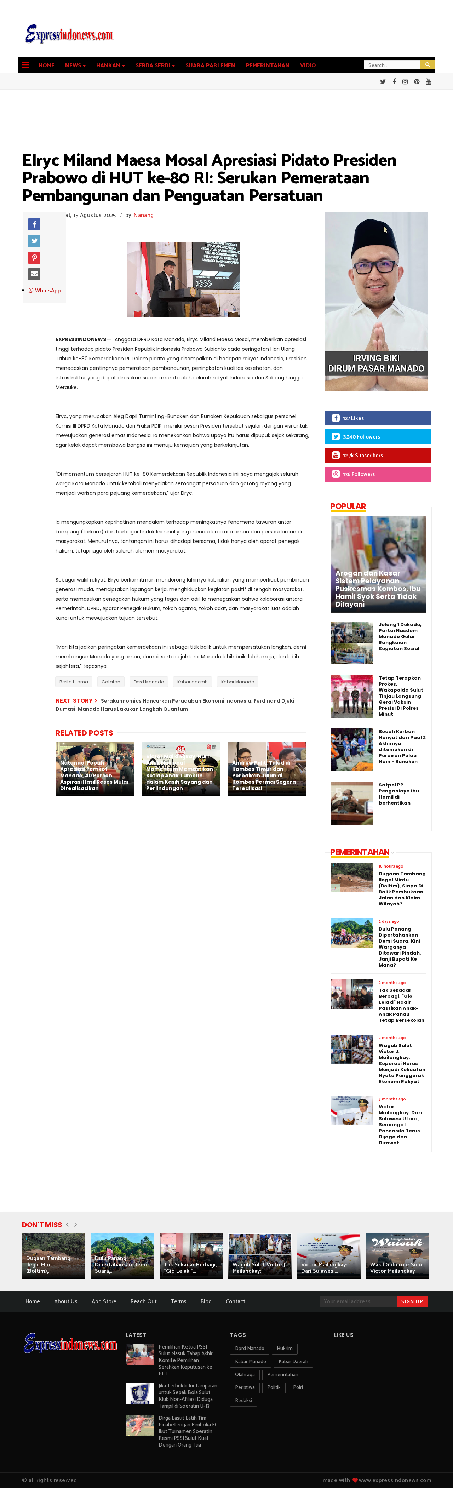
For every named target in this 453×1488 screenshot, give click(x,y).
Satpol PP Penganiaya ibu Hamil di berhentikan (399, 794)
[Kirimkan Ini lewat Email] (34, 274)
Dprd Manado (149, 682)
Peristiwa (245, 1388)
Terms (179, 1301)
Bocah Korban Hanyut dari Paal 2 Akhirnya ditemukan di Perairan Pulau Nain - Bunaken (402, 746)
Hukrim (285, 1349)
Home (47, 65)
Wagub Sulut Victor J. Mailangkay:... (259, 1268)
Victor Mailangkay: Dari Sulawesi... (324, 1268)
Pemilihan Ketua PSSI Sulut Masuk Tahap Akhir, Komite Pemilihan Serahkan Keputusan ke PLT (186, 1360)
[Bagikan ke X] (34, 241)
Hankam (108, 65)
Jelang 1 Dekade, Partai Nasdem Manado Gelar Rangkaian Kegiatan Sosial (400, 637)
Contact (235, 1301)
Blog (206, 1301)
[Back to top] (435, 1471)
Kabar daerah (192, 682)
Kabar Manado (237, 682)
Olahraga (245, 1375)
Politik (274, 1388)
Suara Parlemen (210, 65)
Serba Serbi (153, 65)
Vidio (308, 65)
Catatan (111, 682)
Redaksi (243, 1401)
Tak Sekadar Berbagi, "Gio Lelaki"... (190, 1268)
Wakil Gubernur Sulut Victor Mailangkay (397, 1268)
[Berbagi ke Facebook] (34, 224)
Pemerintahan (267, 65)
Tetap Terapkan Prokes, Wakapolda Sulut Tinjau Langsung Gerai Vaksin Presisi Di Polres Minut (401, 696)
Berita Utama (73, 682)
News (73, 65)
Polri (298, 1388)
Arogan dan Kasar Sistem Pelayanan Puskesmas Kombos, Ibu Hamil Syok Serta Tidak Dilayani (378, 589)
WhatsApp (47, 291)
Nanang (144, 215)
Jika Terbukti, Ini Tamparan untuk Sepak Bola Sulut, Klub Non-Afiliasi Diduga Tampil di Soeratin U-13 (188, 1395)
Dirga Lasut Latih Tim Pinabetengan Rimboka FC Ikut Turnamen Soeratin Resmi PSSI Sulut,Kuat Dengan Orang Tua (188, 1431)
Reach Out (144, 1301)
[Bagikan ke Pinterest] (34, 258)
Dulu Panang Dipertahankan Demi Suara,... (121, 1265)
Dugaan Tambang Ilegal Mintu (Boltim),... (48, 1265)
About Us (66, 1301)
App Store (104, 1301)
